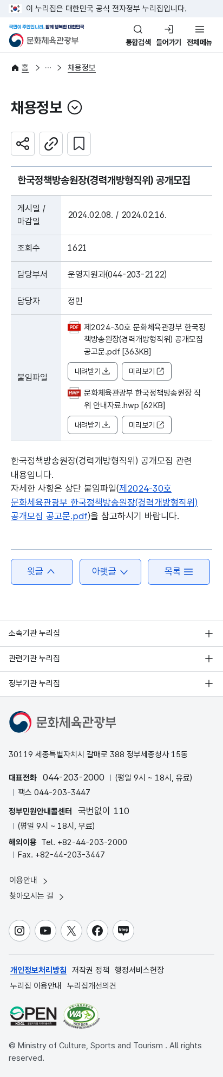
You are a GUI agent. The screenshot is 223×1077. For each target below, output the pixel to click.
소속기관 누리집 (34, 633)
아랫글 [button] (104, 571)
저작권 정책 (90, 970)
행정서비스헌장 (139, 970)
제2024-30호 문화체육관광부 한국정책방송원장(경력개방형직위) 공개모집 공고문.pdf (104, 502)
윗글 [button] (35, 571)
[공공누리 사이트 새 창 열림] (33, 1016)
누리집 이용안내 (36, 986)
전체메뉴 (199, 42)
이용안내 (24, 880)
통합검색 (138, 42)
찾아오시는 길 (32, 896)
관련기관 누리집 (34, 658)
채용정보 (82, 68)
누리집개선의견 (91, 986)
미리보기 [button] (142, 371)
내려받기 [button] (88, 371)
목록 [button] (173, 571)
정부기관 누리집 (34, 683)
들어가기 (168, 42)
